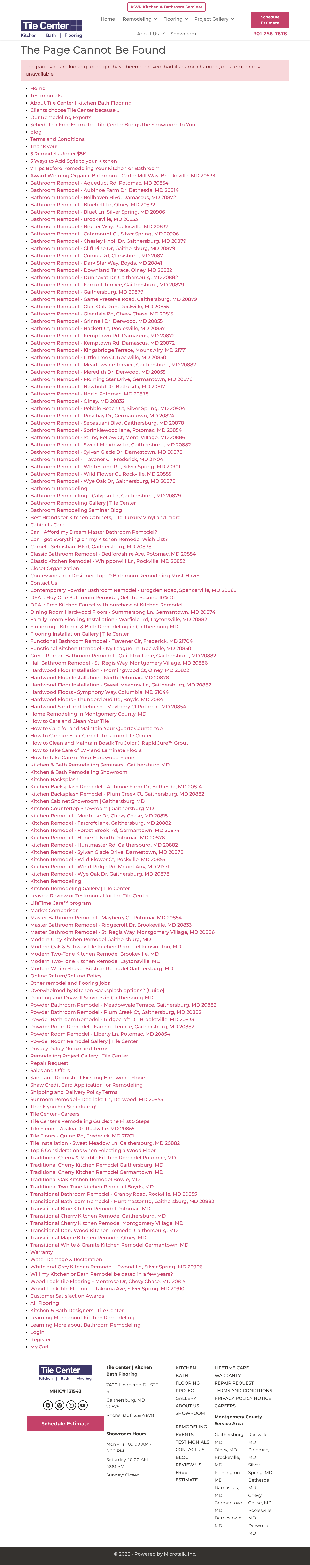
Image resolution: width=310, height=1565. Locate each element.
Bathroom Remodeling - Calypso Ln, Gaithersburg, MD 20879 (105, 496)
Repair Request (49, 1063)
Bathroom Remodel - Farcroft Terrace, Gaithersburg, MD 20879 (107, 285)
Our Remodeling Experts (60, 117)
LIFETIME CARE (232, 1368)
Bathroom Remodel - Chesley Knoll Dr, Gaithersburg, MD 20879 (108, 241)
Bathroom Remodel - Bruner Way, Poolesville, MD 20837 (99, 226)
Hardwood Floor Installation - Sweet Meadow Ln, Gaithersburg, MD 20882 (120, 685)
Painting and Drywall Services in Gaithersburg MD (92, 997)
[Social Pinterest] (59, 1405)
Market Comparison (54, 910)
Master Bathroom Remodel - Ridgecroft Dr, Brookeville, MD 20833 (111, 925)
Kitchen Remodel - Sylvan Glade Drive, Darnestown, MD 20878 (107, 852)
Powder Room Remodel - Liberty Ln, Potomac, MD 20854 (100, 1034)
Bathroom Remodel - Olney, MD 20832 (77, 401)
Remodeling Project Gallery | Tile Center (79, 1056)
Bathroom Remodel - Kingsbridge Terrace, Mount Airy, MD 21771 (108, 350)
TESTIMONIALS (192, 1442)
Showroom (183, 34)
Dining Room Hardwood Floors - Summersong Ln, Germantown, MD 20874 (122, 612)
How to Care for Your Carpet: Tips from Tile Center (91, 736)
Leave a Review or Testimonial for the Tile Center (89, 896)
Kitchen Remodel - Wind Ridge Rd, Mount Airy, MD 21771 (99, 867)
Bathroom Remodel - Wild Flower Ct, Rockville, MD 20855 (100, 474)
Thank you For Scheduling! (63, 1107)
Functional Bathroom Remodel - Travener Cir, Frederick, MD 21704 (111, 641)
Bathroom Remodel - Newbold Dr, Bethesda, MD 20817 (97, 386)
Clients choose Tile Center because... (74, 110)
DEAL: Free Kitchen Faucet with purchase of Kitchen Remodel (106, 605)
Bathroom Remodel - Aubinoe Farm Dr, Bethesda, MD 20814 (104, 190)
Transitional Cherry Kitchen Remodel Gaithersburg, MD (98, 1216)
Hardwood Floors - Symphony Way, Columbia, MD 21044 (99, 692)
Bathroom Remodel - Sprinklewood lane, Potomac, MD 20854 (106, 430)
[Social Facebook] (48, 1405)
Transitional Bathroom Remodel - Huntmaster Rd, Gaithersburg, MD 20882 (122, 1201)
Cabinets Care (47, 525)
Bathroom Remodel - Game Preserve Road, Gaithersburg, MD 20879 (113, 299)
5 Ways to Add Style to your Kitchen (73, 161)
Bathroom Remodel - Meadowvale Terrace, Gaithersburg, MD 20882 (113, 365)
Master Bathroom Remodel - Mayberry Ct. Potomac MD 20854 (106, 917)
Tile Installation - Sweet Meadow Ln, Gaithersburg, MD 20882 (105, 1143)
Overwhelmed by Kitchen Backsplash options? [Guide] (97, 990)
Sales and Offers (50, 1070)
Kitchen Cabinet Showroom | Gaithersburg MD (87, 801)
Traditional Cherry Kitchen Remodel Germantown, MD (96, 1172)
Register (40, 1339)
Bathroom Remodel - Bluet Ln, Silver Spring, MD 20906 (97, 212)
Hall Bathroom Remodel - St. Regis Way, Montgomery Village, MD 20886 (119, 663)
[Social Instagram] (71, 1405)
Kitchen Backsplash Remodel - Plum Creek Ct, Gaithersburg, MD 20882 (117, 794)
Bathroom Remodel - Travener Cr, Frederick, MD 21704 (96, 459)
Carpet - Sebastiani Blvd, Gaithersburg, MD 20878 (91, 546)
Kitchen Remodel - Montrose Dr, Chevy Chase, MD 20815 (99, 816)
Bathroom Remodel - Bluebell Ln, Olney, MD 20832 (92, 205)
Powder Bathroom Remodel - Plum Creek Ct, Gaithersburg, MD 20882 (115, 1012)
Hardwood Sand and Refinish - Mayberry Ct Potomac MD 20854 (108, 707)
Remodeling (137, 19)
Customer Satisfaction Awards (67, 1296)
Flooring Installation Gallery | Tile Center (79, 634)
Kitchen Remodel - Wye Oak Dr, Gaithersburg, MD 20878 (100, 874)
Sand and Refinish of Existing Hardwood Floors (88, 1078)
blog (36, 132)
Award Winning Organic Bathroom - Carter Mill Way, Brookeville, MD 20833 (122, 175)
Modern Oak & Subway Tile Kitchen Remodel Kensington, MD (105, 947)
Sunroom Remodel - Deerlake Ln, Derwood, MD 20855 (96, 1099)
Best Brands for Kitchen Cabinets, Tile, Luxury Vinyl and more (105, 517)
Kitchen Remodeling (55, 881)
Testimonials (46, 95)
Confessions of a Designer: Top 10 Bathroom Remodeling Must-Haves (115, 576)
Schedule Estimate (270, 20)
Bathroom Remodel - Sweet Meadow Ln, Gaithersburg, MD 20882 (110, 445)
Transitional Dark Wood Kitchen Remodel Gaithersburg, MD (104, 1230)
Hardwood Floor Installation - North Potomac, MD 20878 (99, 677)
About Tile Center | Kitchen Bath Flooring (81, 103)
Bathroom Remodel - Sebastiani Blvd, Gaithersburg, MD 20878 (107, 423)
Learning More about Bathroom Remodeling (85, 1325)
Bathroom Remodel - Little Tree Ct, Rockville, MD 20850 (98, 357)
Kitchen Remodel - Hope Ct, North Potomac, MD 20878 (97, 837)
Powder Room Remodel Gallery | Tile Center (84, 1041)
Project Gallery (211, 19)
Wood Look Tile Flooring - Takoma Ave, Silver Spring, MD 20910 (107, 1288)
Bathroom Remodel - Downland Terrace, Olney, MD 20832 (101, 270)
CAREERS (225, 1406)
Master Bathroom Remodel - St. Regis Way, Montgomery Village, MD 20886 (122, 932)
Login (37, 1332)
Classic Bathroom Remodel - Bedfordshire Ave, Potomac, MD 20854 (113, 554)
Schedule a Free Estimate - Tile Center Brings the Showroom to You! (113, 125)
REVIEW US (188, 1465)
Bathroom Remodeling (58, 488)
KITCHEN (186, 1368)
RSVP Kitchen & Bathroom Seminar (166, 7)
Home (108, 19)
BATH (182, 1375)
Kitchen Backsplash (54, 779)
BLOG (182, 1457)
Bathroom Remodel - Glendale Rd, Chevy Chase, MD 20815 (101, 314)
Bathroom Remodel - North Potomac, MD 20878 (89, 394)
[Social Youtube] (83, 1405)
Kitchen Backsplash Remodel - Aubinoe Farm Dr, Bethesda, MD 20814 (116, 787)
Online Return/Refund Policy (65, 976)
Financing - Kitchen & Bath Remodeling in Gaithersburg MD (104, 626)
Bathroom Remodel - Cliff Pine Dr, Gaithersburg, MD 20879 (102, 248)
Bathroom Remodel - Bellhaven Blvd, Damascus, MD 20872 (103, 197)
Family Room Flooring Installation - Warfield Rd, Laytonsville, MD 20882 (118, 619)
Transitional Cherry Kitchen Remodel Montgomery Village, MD (107, 1223)
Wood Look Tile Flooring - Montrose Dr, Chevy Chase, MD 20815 (107, 1281)
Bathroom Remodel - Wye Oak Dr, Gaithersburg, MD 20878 (103, 481)
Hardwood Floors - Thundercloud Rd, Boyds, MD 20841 (97, 699)
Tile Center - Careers (54, 1114)
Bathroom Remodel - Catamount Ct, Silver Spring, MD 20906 (104, 234)
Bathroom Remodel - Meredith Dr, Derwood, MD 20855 (97, 372)
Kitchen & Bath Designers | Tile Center (77, 1310)
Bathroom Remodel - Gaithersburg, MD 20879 (86, 292)
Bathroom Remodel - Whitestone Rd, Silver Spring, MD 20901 (105, 466)
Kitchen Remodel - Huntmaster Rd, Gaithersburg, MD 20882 (104, 845)
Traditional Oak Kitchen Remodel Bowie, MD (85, 1179)
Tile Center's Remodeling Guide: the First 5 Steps (89, 1121)
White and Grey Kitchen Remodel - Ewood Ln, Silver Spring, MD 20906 (116, 1267)
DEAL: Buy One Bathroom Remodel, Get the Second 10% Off (103, 597)
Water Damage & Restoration (66, 1259)
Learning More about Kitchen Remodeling (82, 1318)
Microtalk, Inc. (180, 1554)
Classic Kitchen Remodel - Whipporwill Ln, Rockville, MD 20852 (107, 561)
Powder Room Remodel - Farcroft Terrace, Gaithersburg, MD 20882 (112, 1027)
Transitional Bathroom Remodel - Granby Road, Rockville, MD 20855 (113, 1194)
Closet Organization (54, 568)
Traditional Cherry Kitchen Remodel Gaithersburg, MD (96, 1165)
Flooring (173, 19)
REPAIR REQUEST (234, 1383)
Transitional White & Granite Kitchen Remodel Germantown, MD (109, 1245)
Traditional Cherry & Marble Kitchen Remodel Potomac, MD (103, 1158)
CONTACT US (190, 1449)
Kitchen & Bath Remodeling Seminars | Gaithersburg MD (100, 765)
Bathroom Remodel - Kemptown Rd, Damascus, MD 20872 (102, 336)
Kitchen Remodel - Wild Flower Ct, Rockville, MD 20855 (97, 859)
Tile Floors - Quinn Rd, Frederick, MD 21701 (82, 1136)
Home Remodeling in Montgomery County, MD (88, 714)
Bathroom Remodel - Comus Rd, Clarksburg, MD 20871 (97, 255)
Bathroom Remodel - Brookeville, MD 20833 (84, 219)
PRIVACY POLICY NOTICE (243, 1398)
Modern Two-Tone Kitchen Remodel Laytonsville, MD (95, 961)
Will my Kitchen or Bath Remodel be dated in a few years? (101, 1274)
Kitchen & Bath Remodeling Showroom (78, 772)
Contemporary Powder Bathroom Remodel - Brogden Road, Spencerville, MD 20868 (133, 590)
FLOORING (188, 1383)
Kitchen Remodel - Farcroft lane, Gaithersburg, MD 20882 (100, 823)
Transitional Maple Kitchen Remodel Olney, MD (88, 1238)
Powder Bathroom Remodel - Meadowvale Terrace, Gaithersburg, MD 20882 (123, 1005)
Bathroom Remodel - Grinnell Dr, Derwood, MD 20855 (96, 321)
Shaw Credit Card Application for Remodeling (86, 1085)
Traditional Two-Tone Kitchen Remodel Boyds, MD (92, 1187)
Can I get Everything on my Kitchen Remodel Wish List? (99, 539)
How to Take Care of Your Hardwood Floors (82, 757)
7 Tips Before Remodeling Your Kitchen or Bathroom (95, 168)
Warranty (41, 1252)
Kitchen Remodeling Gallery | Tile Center (80, 888)
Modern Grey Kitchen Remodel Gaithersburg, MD (90, 939)
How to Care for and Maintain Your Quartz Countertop (96, 728)
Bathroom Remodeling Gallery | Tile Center (83, 503)
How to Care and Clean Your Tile (69, 721)
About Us (148, 34)
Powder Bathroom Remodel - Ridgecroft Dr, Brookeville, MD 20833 (112, 1019)
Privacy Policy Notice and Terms (69, 1048)
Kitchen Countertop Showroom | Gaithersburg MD (92, 808)
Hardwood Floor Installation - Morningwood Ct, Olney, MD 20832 (109, 670)
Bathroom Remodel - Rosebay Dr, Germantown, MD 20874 (102, 416)
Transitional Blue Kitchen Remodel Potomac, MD (90, 1208)
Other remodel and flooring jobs (70, 983)
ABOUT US (187, 1406)
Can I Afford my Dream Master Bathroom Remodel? (93, 532)
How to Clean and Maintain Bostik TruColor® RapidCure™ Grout (109, 743)
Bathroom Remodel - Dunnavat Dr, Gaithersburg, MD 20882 (104, 277)
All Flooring (44, 1303)
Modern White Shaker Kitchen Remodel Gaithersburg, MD (101, 968)
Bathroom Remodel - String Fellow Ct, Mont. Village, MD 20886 (107, 437)
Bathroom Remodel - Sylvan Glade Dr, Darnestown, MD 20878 (106, 452)
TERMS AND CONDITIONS (243, 1390)
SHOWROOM (190, 1413)
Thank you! (43, 146)
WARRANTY (228, 1375)
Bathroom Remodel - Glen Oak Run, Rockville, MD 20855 (99, 306)
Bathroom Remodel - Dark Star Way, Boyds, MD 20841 (96, 263)
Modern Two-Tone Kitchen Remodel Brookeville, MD (94, 954)
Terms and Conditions (57, 139)
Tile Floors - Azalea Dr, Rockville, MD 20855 (82, 1128)
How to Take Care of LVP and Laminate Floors (86, 750)
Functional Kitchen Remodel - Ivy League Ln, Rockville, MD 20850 (110, 648)
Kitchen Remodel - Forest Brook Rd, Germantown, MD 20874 (104, 830)
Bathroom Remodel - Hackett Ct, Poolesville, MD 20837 (97, 328)
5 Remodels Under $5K (58, 154)
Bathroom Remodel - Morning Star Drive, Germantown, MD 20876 (111, 379)
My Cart (39, 1347)
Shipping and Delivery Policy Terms (73, 1092)
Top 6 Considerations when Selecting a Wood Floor (93, 1150)
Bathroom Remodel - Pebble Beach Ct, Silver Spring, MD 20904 (107, 408)
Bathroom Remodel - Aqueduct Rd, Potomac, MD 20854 (99, 183)
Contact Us (43, 583)
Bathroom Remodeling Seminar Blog (76, 510)
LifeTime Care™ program (60, 903)
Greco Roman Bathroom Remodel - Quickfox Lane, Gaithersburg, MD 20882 (123, 656)
